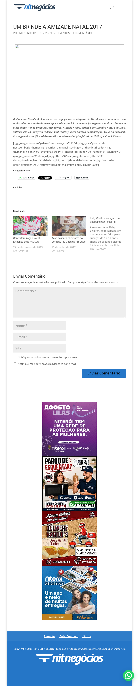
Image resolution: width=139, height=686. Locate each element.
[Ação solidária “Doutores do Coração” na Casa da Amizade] (69, 226)
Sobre (87, 636)
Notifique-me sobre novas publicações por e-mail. (47, 364)
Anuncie (49, 636)
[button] (128, 675)
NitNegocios (28, 33)
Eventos (64, 33)
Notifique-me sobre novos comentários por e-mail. (48, 357)
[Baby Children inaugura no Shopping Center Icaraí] (109, 233)
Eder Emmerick (116, 648)
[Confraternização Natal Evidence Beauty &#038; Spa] (30, 226)
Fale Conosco (69, 636)
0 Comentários (83, 33)
